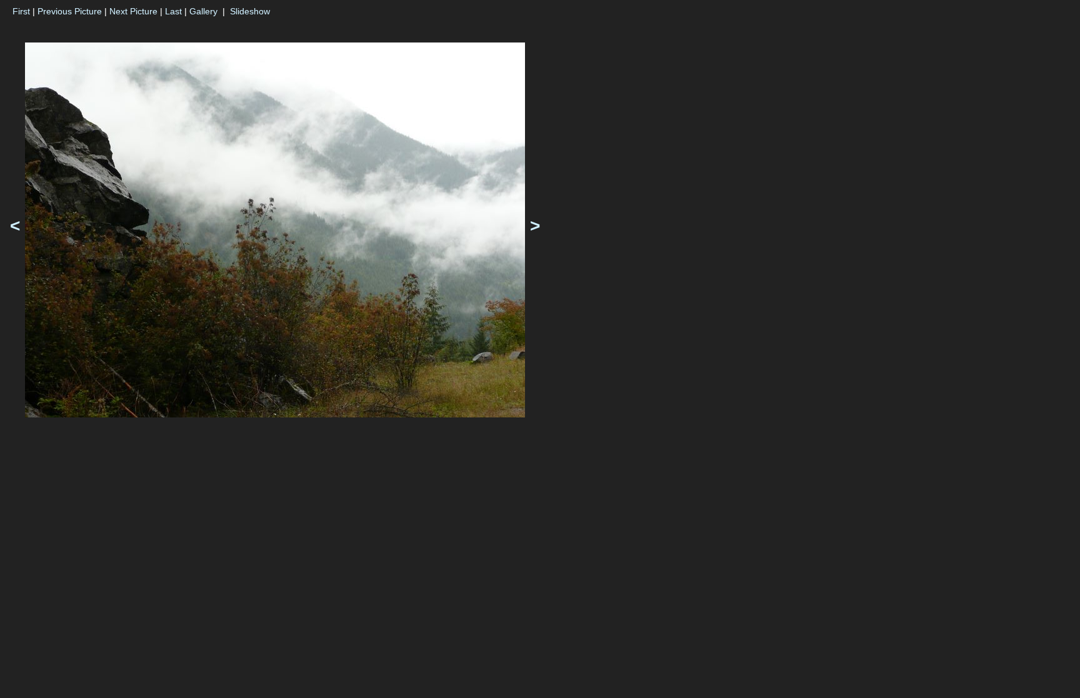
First (21, 11)
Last (173, 11)
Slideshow (250, 11)
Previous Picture (70, 11)
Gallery (203, 11)
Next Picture (133, 11)
